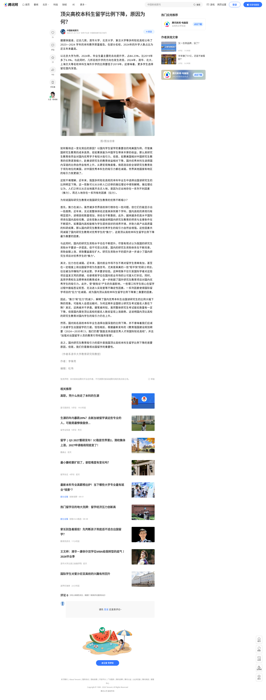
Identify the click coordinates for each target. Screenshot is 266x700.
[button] (198, 24)
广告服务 (111, 679)
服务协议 (85, 679)
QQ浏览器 (136, 679)
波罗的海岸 (65, 586)
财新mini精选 (75, 519)
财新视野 (73, 497)
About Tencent (74, 679)
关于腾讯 (64, 679)
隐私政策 (94, 679)
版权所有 (111, 691)
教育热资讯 (65, 541)
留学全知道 (65, 430)
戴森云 (63, 452)
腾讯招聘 (119, 679)
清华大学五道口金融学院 (71, 563)
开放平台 (102, 679)
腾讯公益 (128, 679)
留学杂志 (64, 474)
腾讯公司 (104, 691)
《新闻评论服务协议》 (97, 595)
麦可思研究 (65, 408)
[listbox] (107, 487)
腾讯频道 (145, 679)
